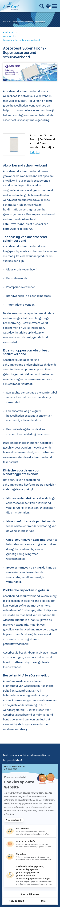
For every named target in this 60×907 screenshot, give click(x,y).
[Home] (11, 5)
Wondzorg (8, 36)
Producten (8, 32)
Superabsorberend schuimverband (21, 40)
